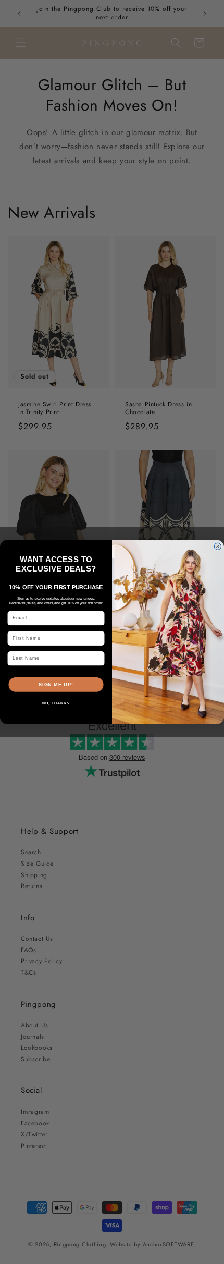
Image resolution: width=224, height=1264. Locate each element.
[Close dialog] (217, 546)
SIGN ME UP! (56, 684)
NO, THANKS (55, 703)
